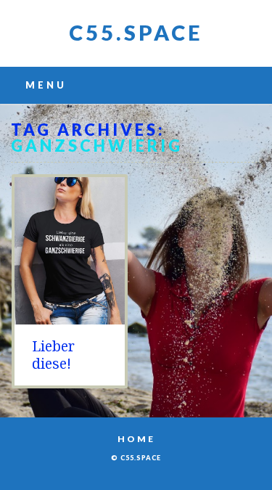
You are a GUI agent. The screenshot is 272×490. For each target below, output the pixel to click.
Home (136, 438)
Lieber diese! (53, 355)
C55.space (136, 32)
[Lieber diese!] (70, 316)
